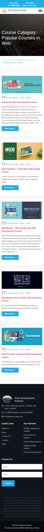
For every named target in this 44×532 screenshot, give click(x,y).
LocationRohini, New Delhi (29, 4)
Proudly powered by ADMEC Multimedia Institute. (22, 528)
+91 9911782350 (26, 412)
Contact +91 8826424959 (13, 4)
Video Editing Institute (32, 442)
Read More (9, 128)
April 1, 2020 (25, 98)
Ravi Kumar (13, 98)
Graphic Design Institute (30, 447)
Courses (5, 440)
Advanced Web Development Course (19, 102)
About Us (5, 428)
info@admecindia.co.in (14, 417)
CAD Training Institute (32, 452)
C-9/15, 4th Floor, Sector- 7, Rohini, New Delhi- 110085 (21, 407)
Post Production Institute (30, 436)
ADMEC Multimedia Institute (32, 430)
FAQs (4, 444)
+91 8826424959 (11, 412)
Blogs (4, 432)
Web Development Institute (21, 525)
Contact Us (6, 436)
